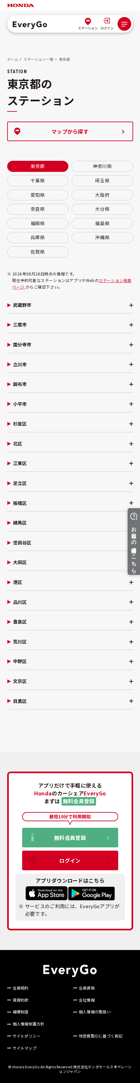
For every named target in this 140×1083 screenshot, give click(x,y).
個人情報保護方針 (29, 1023)
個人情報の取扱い (95, 1011)
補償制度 (21, 1011)
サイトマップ (24, 1048)
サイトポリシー (27, 1036)
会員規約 (21, 988)
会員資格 (87, 988)
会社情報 (87, 1000)
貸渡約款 (21, 1000)
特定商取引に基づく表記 (101, 1036)
